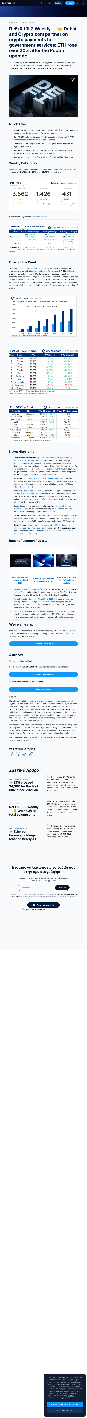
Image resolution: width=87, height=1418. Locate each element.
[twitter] (18, 754)
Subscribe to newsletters (43, 674)
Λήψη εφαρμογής (45, 905)
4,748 (43, 279)
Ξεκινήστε (62, 888)
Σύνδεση (58, 3)
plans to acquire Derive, (32, 491)
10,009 (29, 282)
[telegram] (24, 754)
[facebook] (12, 754)
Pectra (21, 268)
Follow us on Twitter (43, 689)
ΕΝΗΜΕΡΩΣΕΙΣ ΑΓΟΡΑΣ (28, 22)
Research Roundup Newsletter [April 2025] (32, 589)
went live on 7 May (41, 268)
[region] (65, 1395)
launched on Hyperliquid (63, 515)
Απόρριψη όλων (64, 1410)
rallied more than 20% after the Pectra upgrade (43, 478)
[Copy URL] (31, 754)
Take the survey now (44, 644)
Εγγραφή (69, 3)
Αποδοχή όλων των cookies (64, 1404)
